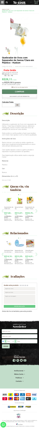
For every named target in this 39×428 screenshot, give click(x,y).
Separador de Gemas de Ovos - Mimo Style (19, 252)
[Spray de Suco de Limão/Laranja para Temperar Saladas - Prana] (19, 200)
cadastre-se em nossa (19, 324)
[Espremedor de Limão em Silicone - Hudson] (9, 200)
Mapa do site (30, 421)
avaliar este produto (20, 66)
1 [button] (18, 194)
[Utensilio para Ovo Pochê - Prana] (30, 243)
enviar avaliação (19, 306)
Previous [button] (3, 210)
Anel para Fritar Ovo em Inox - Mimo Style (8, 252)
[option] (8, 51)
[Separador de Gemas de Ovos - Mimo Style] (19, 243)
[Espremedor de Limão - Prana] (30, 200)
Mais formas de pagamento (20, 87)
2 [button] (20, 194)
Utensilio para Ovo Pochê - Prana (29, 252)
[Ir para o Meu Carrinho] (36, 2)
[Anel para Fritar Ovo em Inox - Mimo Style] (9, 243)
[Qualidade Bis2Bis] (18, 418)
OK (17, 105)
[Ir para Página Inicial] (5, 9)
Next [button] (36, 210)
